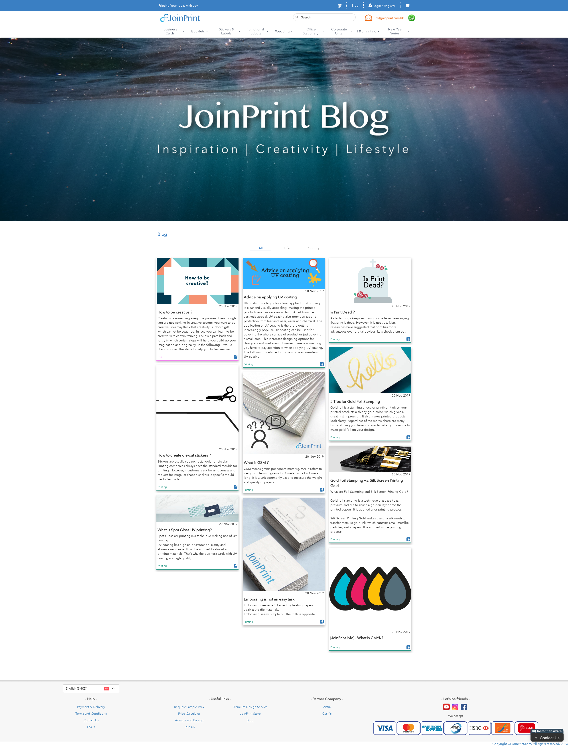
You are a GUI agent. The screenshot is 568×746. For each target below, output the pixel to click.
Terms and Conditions (91, 714)
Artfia (327, 707)
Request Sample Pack (189, 707)
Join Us (189, 727)
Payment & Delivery (91, 707)
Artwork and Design (189, 720)
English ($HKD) (92, 688)
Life (287, 248)
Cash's (326, 714)
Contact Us (91, 720)
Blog (355, 6)
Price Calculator (189, 714)
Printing (313, 248)
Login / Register (383, 6)
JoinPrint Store (250, 714)
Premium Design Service (250, 707)
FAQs (91, 727)
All (260, 248)
